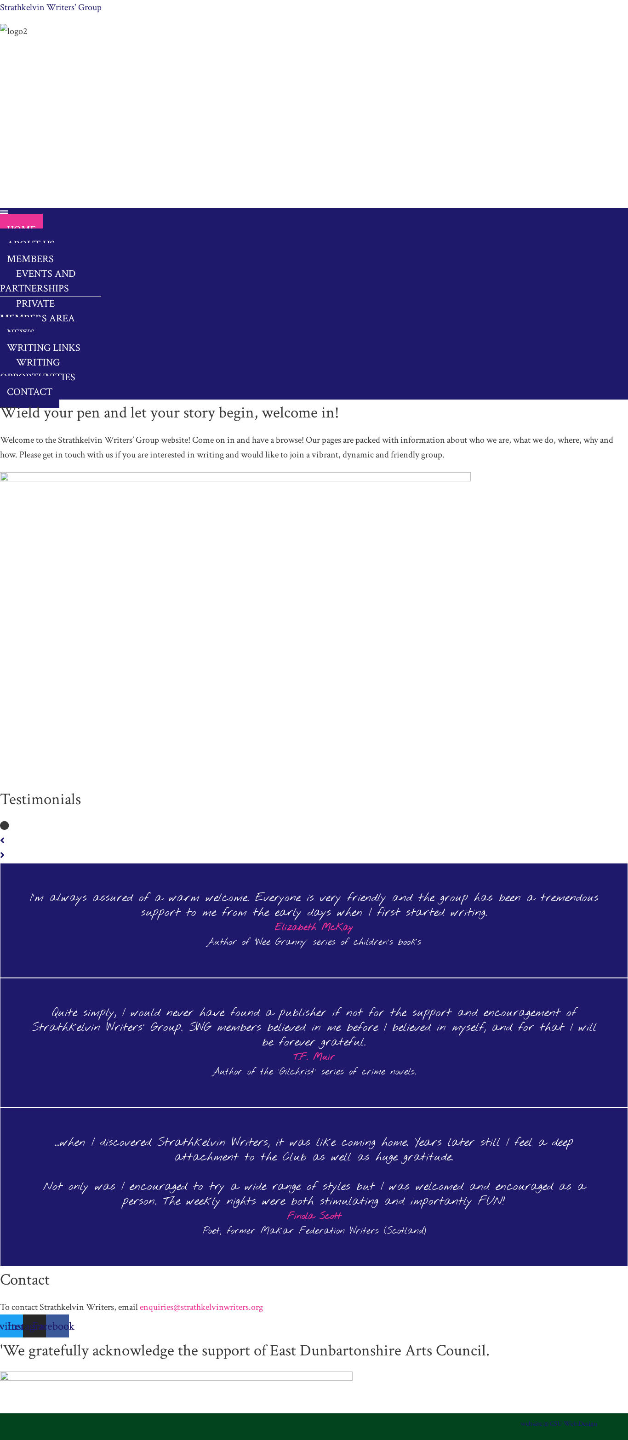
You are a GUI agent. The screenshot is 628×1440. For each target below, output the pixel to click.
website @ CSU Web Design (559, 1423)
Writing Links (43, 347)
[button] (299, 215)
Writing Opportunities (37, 370)
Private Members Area (37, 311)
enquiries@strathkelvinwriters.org (201, 1307)
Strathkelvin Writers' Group (51, 7)
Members (30, 259)
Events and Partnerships (38, 281)
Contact (29, 392)
